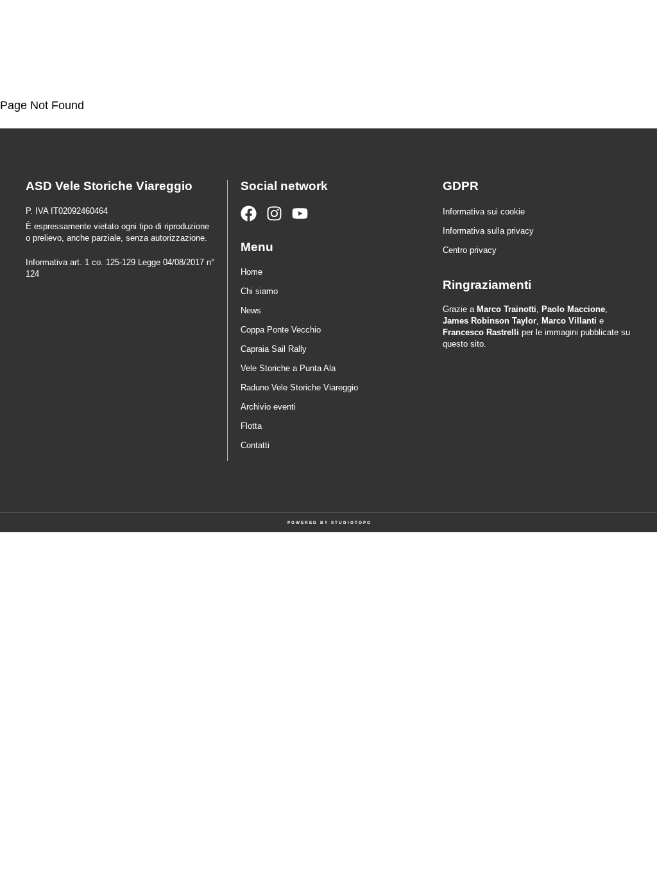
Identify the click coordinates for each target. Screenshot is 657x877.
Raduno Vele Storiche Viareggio (299, 387)
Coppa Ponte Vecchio (281, 329)
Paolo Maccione (573, 309)
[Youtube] (300, 213)
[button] (588, 41)
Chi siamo (259, 291)
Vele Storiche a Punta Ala (288, 368)
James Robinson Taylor (489, 321)
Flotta (251, 426)
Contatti (255, 445)
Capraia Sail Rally (274, 349)
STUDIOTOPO (351, 522)
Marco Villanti (569, 321)
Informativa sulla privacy (488, 231)
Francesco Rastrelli (481, 332)
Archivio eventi (268, 407)
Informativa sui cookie (484, 211)
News (251, 310)
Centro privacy (470, 250)
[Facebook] (249, 213)
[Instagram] (274, 213)
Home (251, 272)
